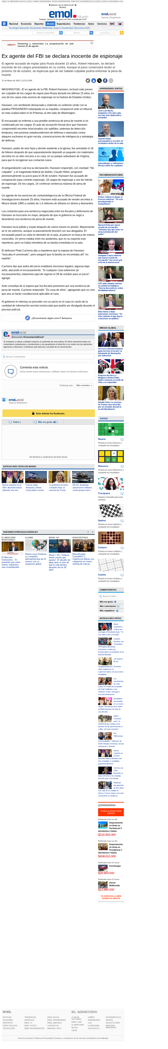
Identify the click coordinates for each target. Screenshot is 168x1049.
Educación (24, 28)
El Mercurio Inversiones (8, 538)
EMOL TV (28, 1023)
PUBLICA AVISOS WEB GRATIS (111, 812)
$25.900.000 (106, 873)
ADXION (109, 1020)
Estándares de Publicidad (98, 1038)
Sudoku (102, 574)
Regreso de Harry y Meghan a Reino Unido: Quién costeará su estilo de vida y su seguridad (111, 378)
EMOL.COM (76, 1022)
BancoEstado (80, 537)
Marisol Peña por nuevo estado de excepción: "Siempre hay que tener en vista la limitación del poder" (110, 229)
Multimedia (47, 28)
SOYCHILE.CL (94, 1028)
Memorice (103, 466)
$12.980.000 (106, 889)
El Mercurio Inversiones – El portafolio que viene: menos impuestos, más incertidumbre (11, 562)
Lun (121, 1)
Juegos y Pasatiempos (63, 28)
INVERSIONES (94, 1020)
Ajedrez (102, 520)
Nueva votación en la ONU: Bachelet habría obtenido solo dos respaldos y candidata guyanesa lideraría (12, 490)
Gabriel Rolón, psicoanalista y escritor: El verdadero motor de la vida (110, 141)
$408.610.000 (107, 856)
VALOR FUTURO (113, 1023)
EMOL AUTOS (53, 1017)
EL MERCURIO (78, 1025)
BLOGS (75, 1028)
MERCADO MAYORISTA (111, 1027)
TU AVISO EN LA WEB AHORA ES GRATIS (111, 897)
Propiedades (64, 1)
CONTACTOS (53, 1026)
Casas (104, 1)
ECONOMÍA (8, 1020)
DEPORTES (8, 1023)
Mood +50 (54, 537)
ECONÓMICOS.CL (113, 1017)
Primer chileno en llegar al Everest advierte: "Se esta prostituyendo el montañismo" (110, 200)
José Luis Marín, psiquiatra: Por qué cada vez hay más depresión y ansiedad (109, 114)
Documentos (36, 28)
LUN (90, 1023)
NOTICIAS (7, 1017)
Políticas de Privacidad (43, 1038)
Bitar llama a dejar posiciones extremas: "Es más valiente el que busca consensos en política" (110, 315)
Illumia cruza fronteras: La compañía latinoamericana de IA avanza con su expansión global (36, 559)
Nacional (13, 24)
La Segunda (113, 1)
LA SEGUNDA (93, 1026)
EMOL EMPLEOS (54, 1023)
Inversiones (45, 1)
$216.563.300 (107, 834)
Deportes (38, 24)
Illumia (29, 537)
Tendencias (79, 24)
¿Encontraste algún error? (52, 318)
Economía (26, 24)
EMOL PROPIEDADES (56, 1020)
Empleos (75, 1)
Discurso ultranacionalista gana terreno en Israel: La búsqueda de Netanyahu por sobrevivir (110, 352)
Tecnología (14, 28)
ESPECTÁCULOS (10, 1026)
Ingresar (105, 17)
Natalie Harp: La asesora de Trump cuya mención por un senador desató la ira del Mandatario (109, 405)
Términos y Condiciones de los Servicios (70, 1038)
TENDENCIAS (30, 1017)
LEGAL (74, 1030)
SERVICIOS (29, 1020)
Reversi (102, 439)
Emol (4, 1)
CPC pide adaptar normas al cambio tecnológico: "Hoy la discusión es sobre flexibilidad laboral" (110, 287)
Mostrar (62, 7)
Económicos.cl (87, 1)
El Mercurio (13, 1)
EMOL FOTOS (30, 1026)
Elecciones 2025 (81, 28)
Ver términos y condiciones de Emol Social (48, 457)
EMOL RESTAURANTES (34, 1028)
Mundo (50, 24)
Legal (29, 1)
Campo (36, 1)
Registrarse (115, 17)
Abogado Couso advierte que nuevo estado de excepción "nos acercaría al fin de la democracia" (110, 259)
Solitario (102, 547)
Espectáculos (63, 24)
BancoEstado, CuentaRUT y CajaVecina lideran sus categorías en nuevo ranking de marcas (83, 559)
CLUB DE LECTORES (76, 1018)
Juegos (104, 418)
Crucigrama (104, 493)
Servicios (102, 24)
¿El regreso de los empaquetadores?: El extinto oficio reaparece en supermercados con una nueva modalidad (110, 666)
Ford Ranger (115, 866)
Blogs (23, 1)
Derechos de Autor (25, 1038)
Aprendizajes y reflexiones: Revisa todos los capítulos (111, 164)
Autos (55, 1)
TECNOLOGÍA (9, 1028)
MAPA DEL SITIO (54, 1028)
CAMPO (91, 1017)
